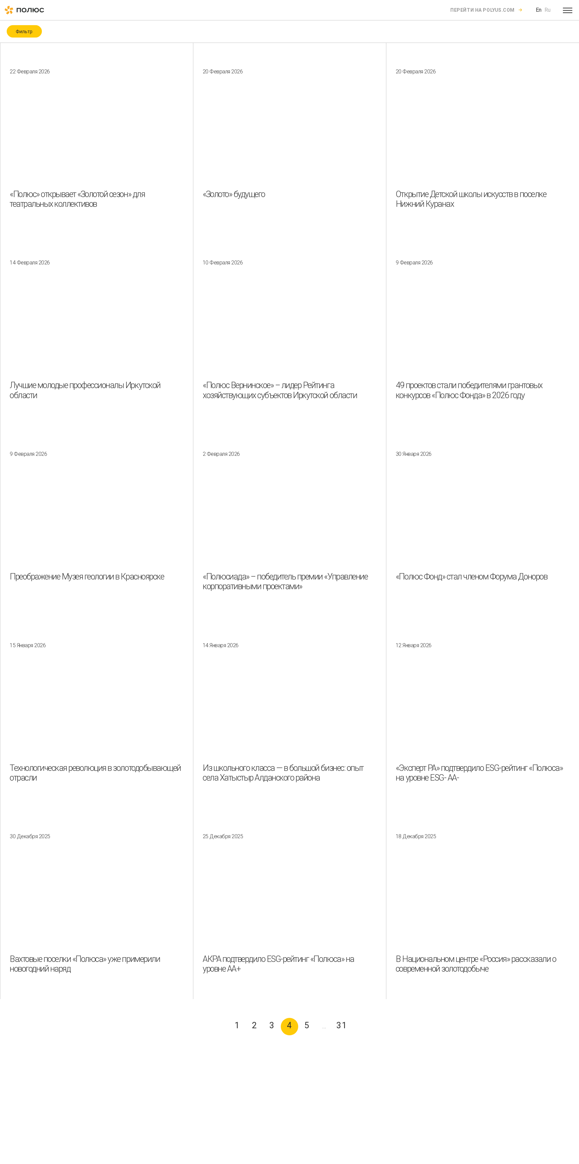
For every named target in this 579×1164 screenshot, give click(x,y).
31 (341, 1025)
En (538, 10)
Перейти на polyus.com (482, 10)
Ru (547, 10)
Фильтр (24, 31)
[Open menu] (567, 10)
